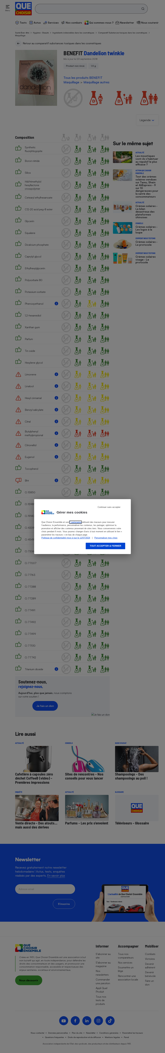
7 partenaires (75, 522)
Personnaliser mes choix (105, 538)
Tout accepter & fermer (105, 546)
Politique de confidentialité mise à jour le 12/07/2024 (65, 538)
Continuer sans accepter (109, 507)
